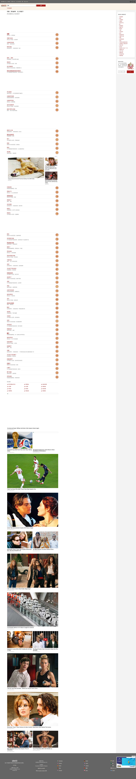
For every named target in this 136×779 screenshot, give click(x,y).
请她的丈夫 (121, 49)
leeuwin (60, 770)
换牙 (120, 33)
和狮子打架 (121, 36)
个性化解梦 (9, 8)
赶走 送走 (121, 51)
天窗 (120, 30)
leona (60, 765)
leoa (60, 768)
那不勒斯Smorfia (4, 1)
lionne (87, 763)
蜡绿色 (120, 28)
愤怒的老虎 (10, 273)
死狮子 (8, 363)
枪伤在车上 (121, 22)
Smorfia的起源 (18, 1)
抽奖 (22, 1)
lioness (60, 763)
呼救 (120, 37)
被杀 (120, 18)
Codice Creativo (42, 770)
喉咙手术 (121, 27)
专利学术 (121, 31)
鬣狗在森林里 (10, 134)
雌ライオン (114, 768)
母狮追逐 (27, 390)
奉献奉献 (121, 55)
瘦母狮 (27, 388)
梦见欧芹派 (121, 54)
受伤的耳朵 (121, 34)
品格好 (120, 21)
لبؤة (113, 763)
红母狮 (27, 386)
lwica (87, 770)
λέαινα (113, 770)
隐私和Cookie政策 (41, 768)
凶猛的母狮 (44, 384)
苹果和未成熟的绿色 (123, 42)
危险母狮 (44, 388)
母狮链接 (44, 386)
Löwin (87, 760)
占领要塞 (121, 19)
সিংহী (113, 765)
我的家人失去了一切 (123, 48)
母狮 (86, 768)
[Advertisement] (32, 23)
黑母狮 (9, 388)
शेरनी (113, 760)
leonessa (60, 760)
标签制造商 (121, 39)
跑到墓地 (121, 25)
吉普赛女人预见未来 (123, 43)
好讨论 (120, 46)
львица (87, 765)
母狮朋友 (27, 384)
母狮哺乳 (44, 390)
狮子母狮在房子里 (11, 384)
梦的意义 (8, 1)
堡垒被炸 (121, 16)
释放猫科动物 (10, 242)
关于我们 (14, 765)
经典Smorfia (13, 1)
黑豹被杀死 (10, 195)
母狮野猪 (10, 390)
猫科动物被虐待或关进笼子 (14, 70)
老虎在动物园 (10, 303)
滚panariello (26, 1)
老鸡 (120, 40)
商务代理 (121, 45)
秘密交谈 (121, 52)
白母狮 (9, 386)
